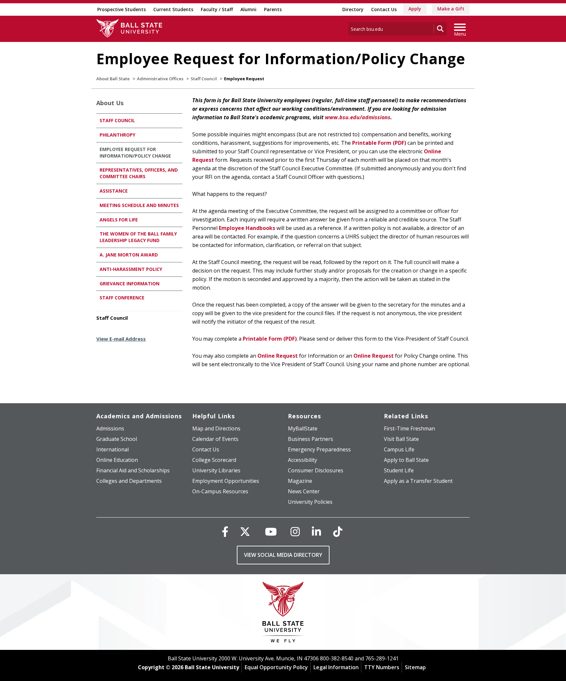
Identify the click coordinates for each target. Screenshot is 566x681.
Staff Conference (122, 297)
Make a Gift (450, 9)
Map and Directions (216, 428)
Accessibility (302, 459)
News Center (304, 491)
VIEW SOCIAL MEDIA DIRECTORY (283, 554)
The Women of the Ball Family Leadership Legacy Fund (138, 237)
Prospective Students (121, 9)
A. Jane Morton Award (129, 255)
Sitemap (415, 667)
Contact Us (384, 9)
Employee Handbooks (247, 228)
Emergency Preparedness (319, 449)
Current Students (173, 9)
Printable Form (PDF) (379, 142)
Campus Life (399, 449)
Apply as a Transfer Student (418, 480)
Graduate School (116, 439)
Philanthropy (117, 135)
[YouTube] (271, 531)
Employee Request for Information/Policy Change (135, 152)
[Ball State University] (283, 614)
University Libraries (216, 470)
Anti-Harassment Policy (131, 269)
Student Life (399, 470)
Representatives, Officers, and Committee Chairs (139, 173)
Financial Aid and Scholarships (133, 470)
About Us (109, 103)
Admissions (110, 428)
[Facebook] (225, 531)
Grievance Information (130, 283)
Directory (353, 9)
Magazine (300, 480)
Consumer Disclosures (315, 470)
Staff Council (204, 79)
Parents (273, 9)
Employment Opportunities (225, 480)
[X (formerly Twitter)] (245, 531)
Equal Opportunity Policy (276, 667)
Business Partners (310, 439)
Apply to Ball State (406, 459)
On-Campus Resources (220, 491)
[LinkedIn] (316, 531)
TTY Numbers (381, 667)
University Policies (310, 501)
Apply (414, 9)
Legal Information (336, 667)
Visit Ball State (401, 439)
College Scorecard (214, 459)
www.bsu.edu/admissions (357, 117)
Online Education (117, 459)
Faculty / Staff (217, 9)
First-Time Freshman (409, 428)
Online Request (277, 355)
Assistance (114, 191)
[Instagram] (295, 531)
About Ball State (113, 79)
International (112, 449)
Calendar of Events (215, 439)
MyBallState (302, 428)
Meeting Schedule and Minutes (139, 205)
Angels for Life (119, 220)
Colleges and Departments (129, 480)
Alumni (248, 9)
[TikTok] (337, 531)
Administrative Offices (160, 79)
